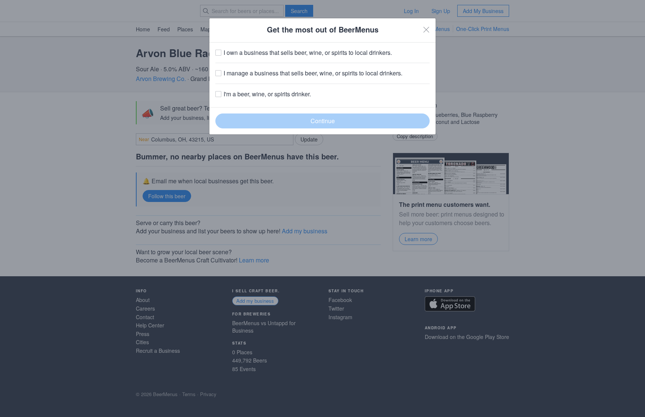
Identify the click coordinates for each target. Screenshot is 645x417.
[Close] (426, 29)
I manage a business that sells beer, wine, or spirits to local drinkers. (313, 73)
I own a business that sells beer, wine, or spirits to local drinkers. (308, 53)
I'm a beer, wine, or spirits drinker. (267, 94)
